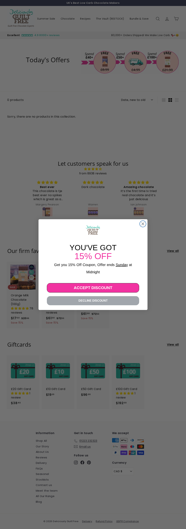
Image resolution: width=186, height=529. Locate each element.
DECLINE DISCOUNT (93, 300)
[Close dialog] (143, 224)
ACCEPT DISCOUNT (93, 287)
